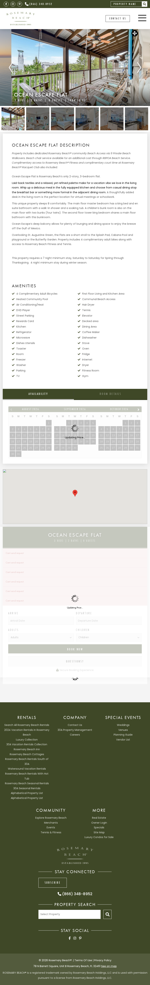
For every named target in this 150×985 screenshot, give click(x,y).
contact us (117, 18)
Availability (38, 394)
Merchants (51, 823)
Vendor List (123, 739)
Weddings (123, 725)
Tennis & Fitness (51, 832)
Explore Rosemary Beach (51, 818)
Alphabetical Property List (27, 793)
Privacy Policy (102, 960)
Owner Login (99, 823)
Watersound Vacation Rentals (27, 769)
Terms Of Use (83, 960)
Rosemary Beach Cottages (27, 754)
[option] (75, 67)
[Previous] (10, 67)
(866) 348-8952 (40, 4)
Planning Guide (123, 735)
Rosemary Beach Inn (27, 749)
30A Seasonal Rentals (26, 788)
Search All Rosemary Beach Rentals (26, 725)
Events (51, 827)
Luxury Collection (27, 739)
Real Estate (99, 818)
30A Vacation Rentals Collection (26, 744)
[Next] (139, 67)
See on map (109, 966)
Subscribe (53, 883)
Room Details (110, 394)
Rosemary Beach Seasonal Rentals (27, 783)
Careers (75, 735)
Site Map (99, 832)
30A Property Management (75, 730)
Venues (123, 730)
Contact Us (75, 725)
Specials (99, 827)
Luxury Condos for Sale (99, 837)
